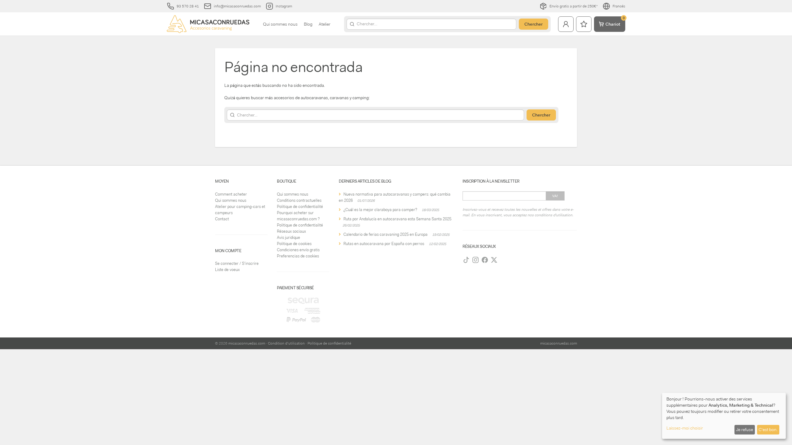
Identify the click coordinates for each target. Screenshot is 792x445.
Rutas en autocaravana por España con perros (383, 243)
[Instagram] (475, 260)
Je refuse (744, 429)
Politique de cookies (294, 243)
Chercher (533, 24)
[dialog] (724, 416)
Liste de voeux (227, 269)
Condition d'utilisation (286, 343)
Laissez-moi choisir (684, 428)
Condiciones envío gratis (298, 249)
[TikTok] (466, 260)
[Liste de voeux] (584, 24)
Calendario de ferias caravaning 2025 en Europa (385, 234)
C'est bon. (768, 429)
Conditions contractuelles (299, 200)
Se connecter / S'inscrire (237, 263)
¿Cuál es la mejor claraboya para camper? (380, 209)
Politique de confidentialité (300, 206)
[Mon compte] (566, 24)
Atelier (324, 24)
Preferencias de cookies (298, 256)
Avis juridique (288, 237)
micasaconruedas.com (246, 343)
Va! (555, 195)
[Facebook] (485, 260)
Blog (308, 24)
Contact (222, 219)
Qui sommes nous (280, 24)
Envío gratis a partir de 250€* (573, 6)
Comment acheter (231, 194)
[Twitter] (494, 260)
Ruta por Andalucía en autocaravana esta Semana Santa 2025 (397, 219)
